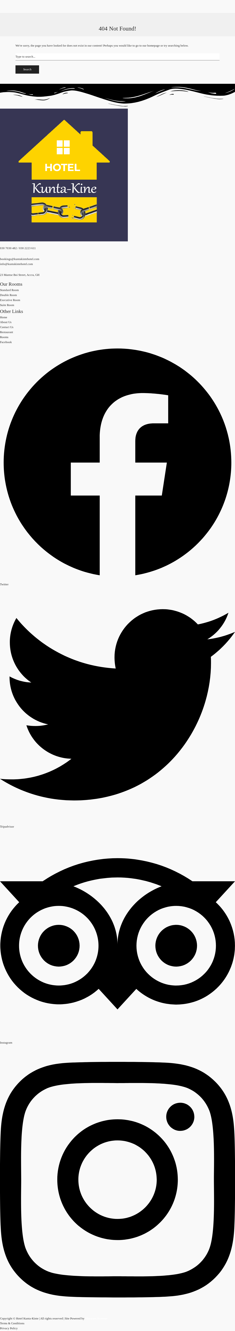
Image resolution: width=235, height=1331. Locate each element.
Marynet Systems (96, 1318)
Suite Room (15, 24)
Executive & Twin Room (23, 19)
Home (3, 24)
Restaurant (6, 166)
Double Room (16, 14)
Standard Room (17, 9)
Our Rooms (15, 4)
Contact (18, 166)
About (27, 166)
